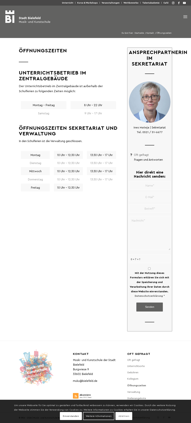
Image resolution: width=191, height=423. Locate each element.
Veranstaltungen (111, 2)
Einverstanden (71, 416)
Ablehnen (123, 416)
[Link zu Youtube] (184, 3)
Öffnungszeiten (136, 385)
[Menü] (185, 16)
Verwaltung (133, 391)
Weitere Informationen (99, 416)
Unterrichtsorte (136, 366)
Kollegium (132, 378)
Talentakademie (150, 2)
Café (165, 2)
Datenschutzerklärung (149, 295)
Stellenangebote (136, 398)
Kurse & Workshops (87, 2)
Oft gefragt (141, 154)
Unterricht (67, 2)
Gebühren (132, 372)
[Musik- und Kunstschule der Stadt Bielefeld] (28, 17)
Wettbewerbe (130, 2)
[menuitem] (67, 3)
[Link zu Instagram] (173, 3)
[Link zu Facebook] (179, 3)
